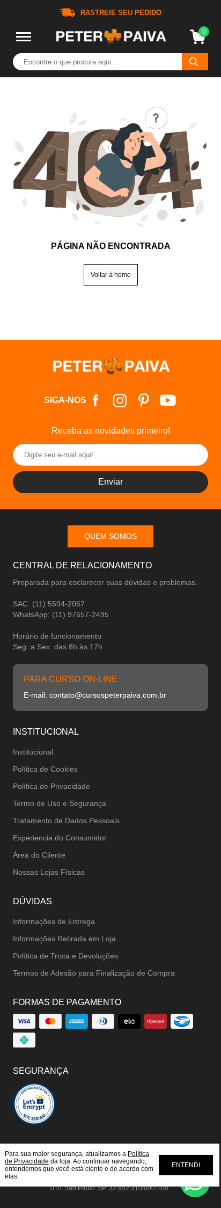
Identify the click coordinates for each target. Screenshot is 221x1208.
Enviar (110, 481)
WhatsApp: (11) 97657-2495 (61, 614)
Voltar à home (111, 275)
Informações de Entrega (54, 921)
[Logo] (110, 37)
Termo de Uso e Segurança (59, 803)
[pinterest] (144, 400)
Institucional (33, 752)
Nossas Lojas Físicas (49, 872)
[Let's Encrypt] (34, 1106)
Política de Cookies (45, 769)
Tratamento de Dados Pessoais (66, 820)
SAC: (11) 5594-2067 (49, 603)
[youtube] (168, 400)
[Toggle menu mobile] (23, 37)
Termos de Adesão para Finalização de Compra (94, 973)
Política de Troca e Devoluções (65, 955)
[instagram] (119, 400)
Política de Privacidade (51, 786)
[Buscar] (195, 61)
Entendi (186, 1165)
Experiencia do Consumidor (60, 837)
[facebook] (95, 400)
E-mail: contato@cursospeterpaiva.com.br (95, 695)
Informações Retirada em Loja (64, 938)
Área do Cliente (39, 855)
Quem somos (110, 536)
